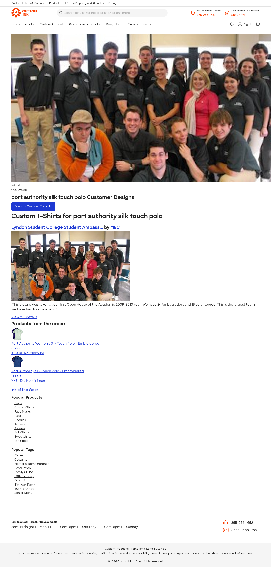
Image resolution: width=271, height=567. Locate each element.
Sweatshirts (22, 436)
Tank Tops (21, 441)
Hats (17, 416)
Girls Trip (20, 480)
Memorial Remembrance (31, 464)
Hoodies (20, 420)
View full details (24, 317)
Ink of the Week (25, 389)
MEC (115, 227)
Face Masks (22, 411)
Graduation (22, 468)
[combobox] (112, 13)
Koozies (19, 428)
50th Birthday (24, 476)
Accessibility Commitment (150, 553)
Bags (18, 403)
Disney (19, 455)
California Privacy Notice (115, 553)
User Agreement (180, 553)
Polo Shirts (21, 432)
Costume (20, 459)
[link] (24, 13)
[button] (245, 15)
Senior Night (23, 493)
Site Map (160, 548)
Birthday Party (24, 484)
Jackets (19, 424)
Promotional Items (142, 548)
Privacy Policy (88, 553)
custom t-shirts (68, 553)
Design (33, 206)
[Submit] (60, 13)
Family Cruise (23, 472)
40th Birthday (24, 489)
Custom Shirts (24, 407)
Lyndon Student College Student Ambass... (57, 227)
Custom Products (116, 548)
